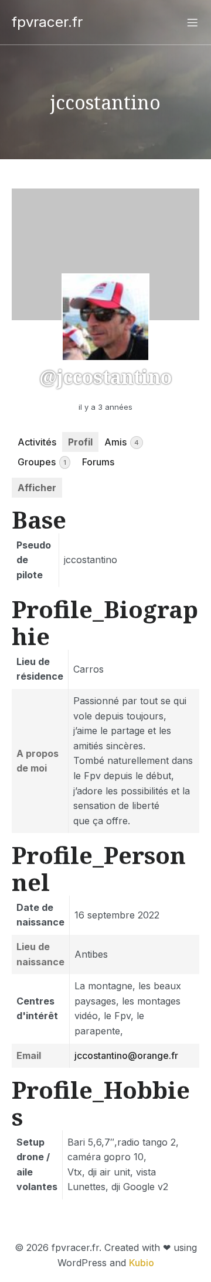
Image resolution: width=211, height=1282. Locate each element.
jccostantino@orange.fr (126, 1055)
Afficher (37, 487)
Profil (80, 442)
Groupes (42, 462)
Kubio (141, 1263)
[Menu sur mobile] (192, 22)
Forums (98, 462)
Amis (121, 442)
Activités (37, 442)
